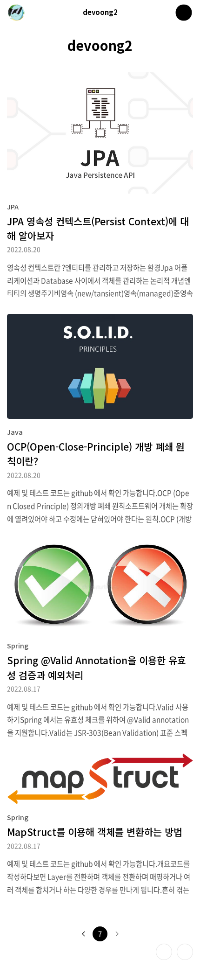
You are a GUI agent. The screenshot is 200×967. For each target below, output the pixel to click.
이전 (83, 933)
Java (15, 432)
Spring (17, 645)
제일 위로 (185, 952)
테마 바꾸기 (164, 952)
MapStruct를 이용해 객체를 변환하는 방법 (94, 832)
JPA (13, 206)
